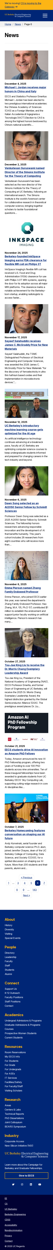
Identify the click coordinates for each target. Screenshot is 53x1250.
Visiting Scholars (13, 1090)
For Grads (10, 1065)
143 (35, 889)
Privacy (8, 1235)
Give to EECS (26, 1175)
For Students (11, 1060)
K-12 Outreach (12, 992)
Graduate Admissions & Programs (22, 1024)
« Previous (27, 877)
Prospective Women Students (21, 1033)
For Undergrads (13, 1069)
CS (6, 1203)
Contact (9, 1005)
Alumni (8, 974)
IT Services (11, 1077)
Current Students (14, 1037)
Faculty (9, 961)
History (8, 925)
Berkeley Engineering (15, 1214)
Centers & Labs (13, 1109)
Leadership (10, 957)
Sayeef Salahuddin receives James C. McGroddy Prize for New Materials (26, 344)
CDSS (7, 1219)
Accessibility (11, 1225)
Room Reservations (15, 1052)
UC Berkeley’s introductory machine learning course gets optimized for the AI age (24, 429)
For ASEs (10, 1073)
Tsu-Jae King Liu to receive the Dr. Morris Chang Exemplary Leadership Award (24, 669)
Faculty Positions (14, 997)
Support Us (11, 988)
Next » (27, 895)
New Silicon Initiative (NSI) (19, 1145)
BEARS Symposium (15, 1126)
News (18, 24)
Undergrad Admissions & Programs (23, 1020)
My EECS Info (12, 1056)
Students (9, 969)
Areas (8, 1105)
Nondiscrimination (13, 1230)
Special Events (12, 938)
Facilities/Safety (13, 1082)
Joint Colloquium (13, 1122)
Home (8, 24)
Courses (9, 1028)
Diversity (9, 929)
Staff (7, 965)
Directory (10, 952)
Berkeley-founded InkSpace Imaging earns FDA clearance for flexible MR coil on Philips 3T (26, 260)
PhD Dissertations (14, 1118)
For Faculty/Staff (14, 1086)
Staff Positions (12, 1001)
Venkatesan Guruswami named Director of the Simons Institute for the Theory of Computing (25, 172)
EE (6, 1198)
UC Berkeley (11, 1209)
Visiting (8, 933)
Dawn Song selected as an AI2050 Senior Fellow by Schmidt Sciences (26, 507)
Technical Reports (14, 1113)
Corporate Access (14, 1141)
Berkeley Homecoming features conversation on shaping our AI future (25, 834)
